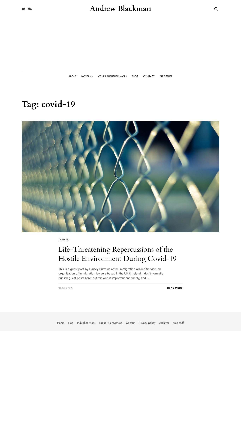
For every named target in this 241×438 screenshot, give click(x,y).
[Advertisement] (120, 44)
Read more (175, 287)
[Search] (216, 8)
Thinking (64, 239)
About (72, 76)
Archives (164, 323)
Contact (149, 76)
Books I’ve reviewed (110, 323)
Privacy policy (147, 323)
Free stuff (165, 76)
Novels (86, 76)
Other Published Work (112, 76)
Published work (86, 323)
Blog (135, 76)
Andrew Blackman (120, 8)
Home (60, 323)
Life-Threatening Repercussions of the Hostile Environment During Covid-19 (117, 254)
